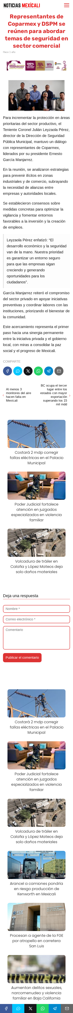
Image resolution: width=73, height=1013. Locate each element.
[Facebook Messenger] (17, 371)
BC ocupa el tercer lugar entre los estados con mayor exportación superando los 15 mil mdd (53, 395)
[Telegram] (48, 371)
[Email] (58, 371)
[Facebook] (7, 371)
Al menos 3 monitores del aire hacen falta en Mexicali (18, 395)
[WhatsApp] (38, 371)
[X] (28, 371)
